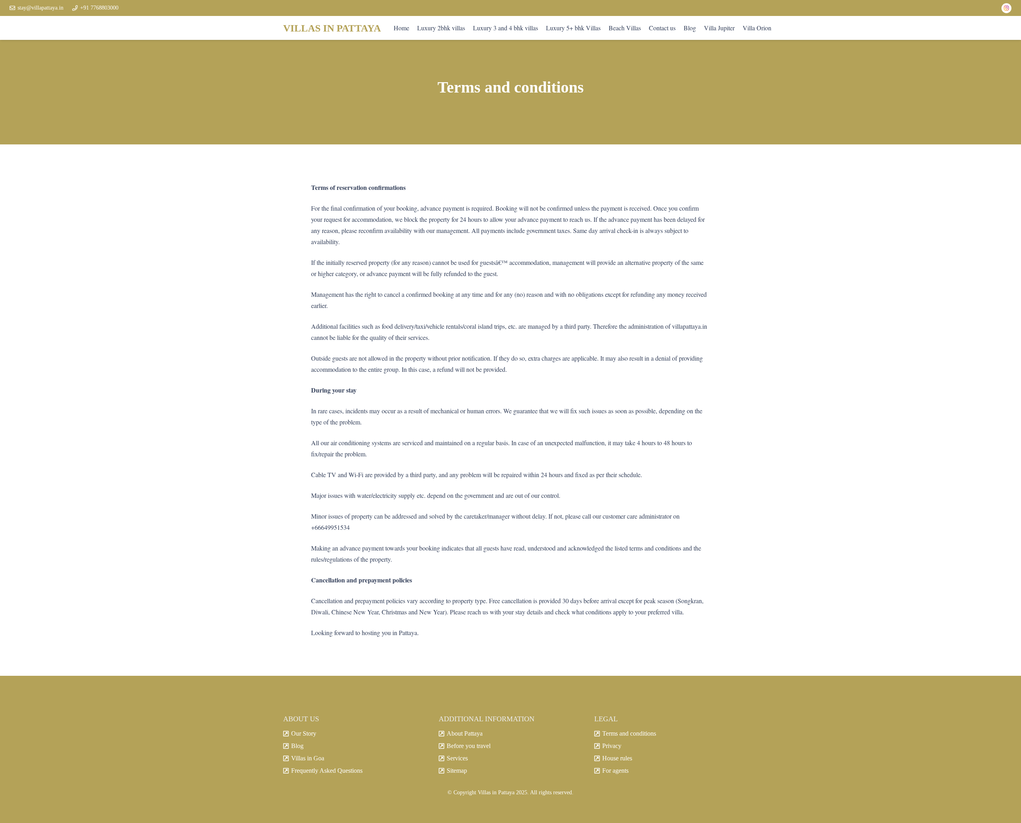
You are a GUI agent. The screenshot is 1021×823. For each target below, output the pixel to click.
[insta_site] (1006, 8)
